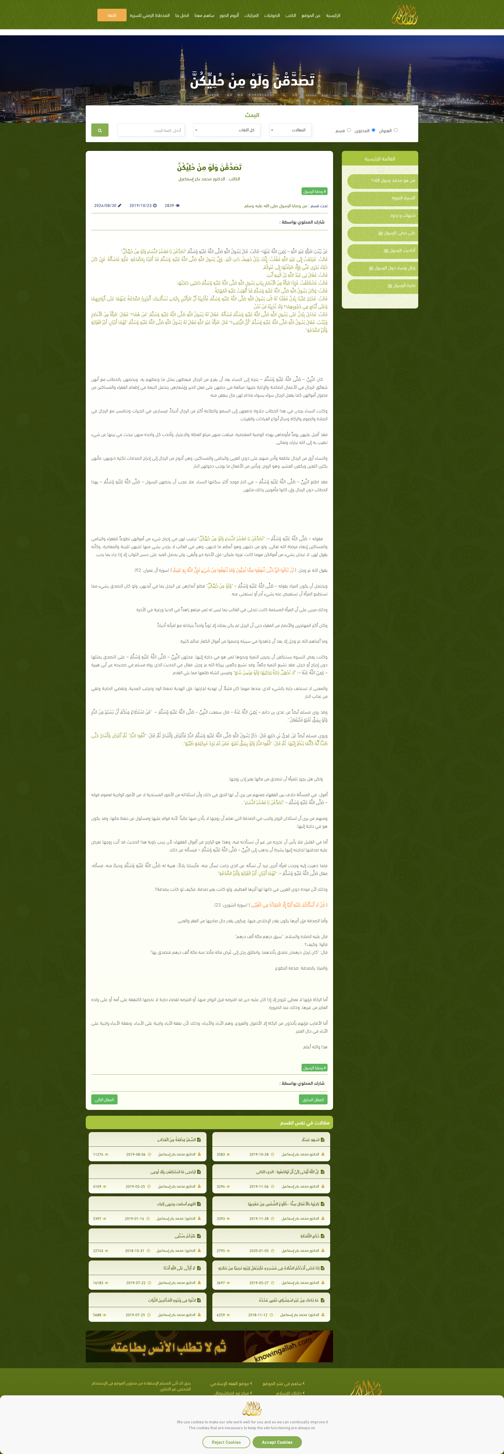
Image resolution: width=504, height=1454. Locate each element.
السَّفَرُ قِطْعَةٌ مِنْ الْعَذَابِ (177, 1139)
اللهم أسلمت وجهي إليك (176, 1203)
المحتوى (362, 130)
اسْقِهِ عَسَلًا (310, 1139)
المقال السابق (313, 1099)
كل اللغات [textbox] (246, 129)
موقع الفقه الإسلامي (229, 1383)
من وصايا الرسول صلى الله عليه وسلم (275, 205)
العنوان (385, 130)
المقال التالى (104, 1099)
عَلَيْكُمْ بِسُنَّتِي (185, 1235)
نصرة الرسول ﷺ (401, 284)
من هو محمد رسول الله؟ (393, 179)
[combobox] (290, 130)
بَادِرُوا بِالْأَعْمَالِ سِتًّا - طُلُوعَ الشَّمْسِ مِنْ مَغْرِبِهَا (283, 1203)
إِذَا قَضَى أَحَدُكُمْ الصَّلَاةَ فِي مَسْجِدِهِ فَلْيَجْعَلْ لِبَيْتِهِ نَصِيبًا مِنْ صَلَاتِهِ (268, 1268)
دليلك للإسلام (289, 1392)
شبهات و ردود (402, 214)
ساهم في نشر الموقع (282, 1383)
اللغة (112, 14)
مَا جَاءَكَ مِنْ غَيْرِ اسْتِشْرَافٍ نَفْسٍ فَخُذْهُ (289, 1300)
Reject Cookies (226, 1441)
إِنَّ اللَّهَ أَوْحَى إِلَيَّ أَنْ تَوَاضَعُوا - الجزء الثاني (287, 1171)
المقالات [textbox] (298, 129)
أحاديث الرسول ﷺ (399, 249)
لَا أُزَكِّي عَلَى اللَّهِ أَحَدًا (180, 1268)
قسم (340, 130)
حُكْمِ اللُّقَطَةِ (309, 1235)
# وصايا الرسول (314, 191)
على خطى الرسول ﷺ (396, 232)
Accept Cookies (277, 1441)
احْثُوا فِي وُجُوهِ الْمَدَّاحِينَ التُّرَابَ (172, 1300)
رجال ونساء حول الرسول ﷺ (392, 267)
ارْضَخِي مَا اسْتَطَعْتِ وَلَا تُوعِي (173, 1171)
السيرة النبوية (403, 197)
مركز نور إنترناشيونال (231, 1392)
